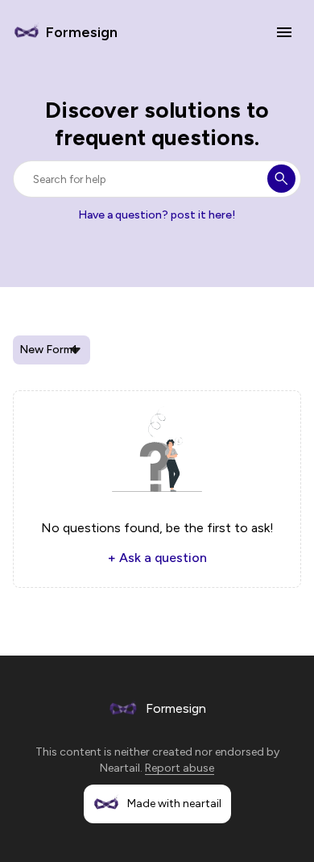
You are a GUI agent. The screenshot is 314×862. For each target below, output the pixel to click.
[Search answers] (281, 178)
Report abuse (179, 768)
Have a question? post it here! (157, 215)
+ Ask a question (157, 557)
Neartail (120, 768)
